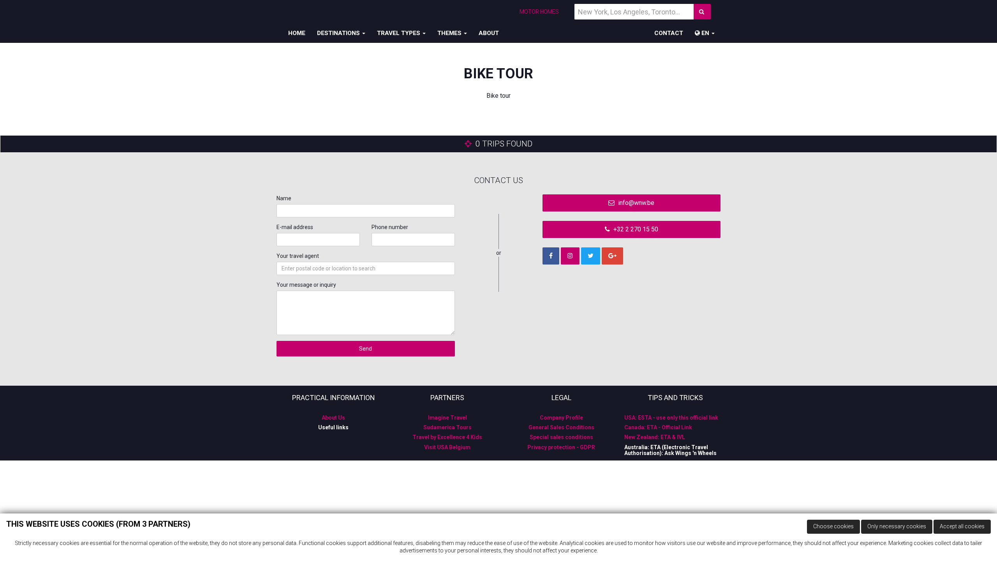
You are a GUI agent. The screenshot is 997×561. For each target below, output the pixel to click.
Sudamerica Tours (447, 427)
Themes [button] (450, 33)
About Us (333, 418)
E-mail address (295, 227)
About (489, 33)
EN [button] (705, 33)
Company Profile (561, 418)
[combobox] (366, 268)
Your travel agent (298, 256)
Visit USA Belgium (447, 447)
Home (296, 33)
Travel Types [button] (399, 33)
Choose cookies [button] (833, 526)
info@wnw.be (635, 202)
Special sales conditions (561, 437)
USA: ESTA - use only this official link (671, 418)
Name (284, 198)
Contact (668, 33)
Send (365, 349)
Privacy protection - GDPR (561, 447)
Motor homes (539, 12)
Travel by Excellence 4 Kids (447, 437)
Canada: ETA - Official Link (658, 427)
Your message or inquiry (306, 285)
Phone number (390, 227)
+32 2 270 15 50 (635, 229)
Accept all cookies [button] (962, 526)
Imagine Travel (447, 418)
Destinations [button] (339, 33)
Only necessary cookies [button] (896, 526)
